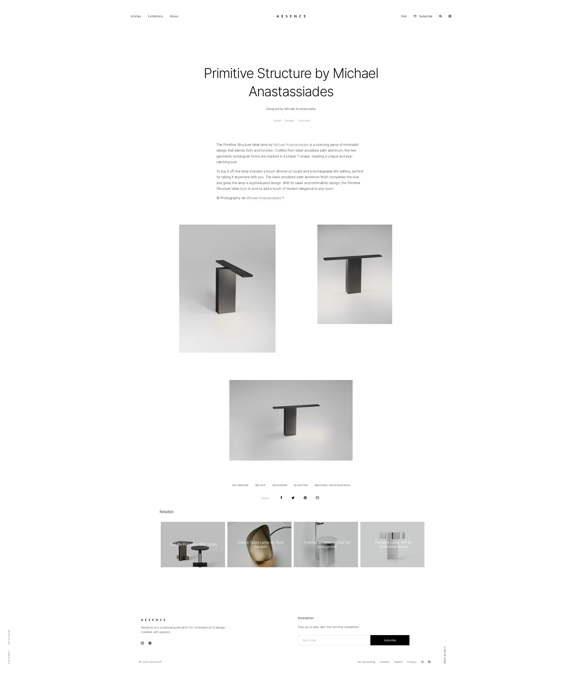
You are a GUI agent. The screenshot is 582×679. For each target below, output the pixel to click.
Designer (280, 485)
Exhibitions (155, 16)
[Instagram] (422, 662)
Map (404, 16)
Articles (136, 16)
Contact (385, 662)
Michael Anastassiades (291, 144)
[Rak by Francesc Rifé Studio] (193, 544)
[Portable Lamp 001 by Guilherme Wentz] (392, 544)
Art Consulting (366, 662)
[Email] (317, 497)
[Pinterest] (429, 662)
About (174, 16)
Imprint (398, 662)
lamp (243, 188)
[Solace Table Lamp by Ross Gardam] (259, 544)
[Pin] (305, 497)
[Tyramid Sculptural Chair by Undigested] (326, 544)
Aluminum (241, 485)
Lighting (302, 485)
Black (261, 485)
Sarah (277, 120)
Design (289, 120)
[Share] (281, 497)
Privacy (412, 662)
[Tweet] (293, 497)
